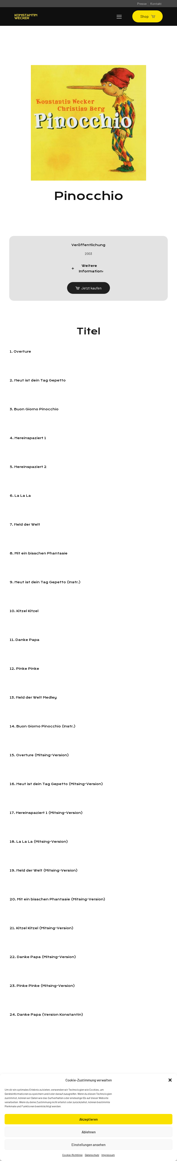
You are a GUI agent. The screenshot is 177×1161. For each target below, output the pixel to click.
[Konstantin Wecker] (25, 16)
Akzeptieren (88, 1119)
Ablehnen (89, 1132)
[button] (170, 1080)
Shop (144, 16)
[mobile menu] (119, 16)
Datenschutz (92, 1154)
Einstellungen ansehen (88, 1145)
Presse (142, 4)
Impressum (108, 1154)
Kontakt (156, 4)
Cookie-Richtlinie (72, 1154)
